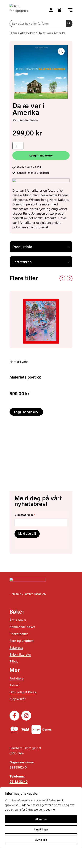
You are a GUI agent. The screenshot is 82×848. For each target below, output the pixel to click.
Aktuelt (14, 685)
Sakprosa (16, 647)
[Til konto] (51, 10)
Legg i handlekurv (41, 155)
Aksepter (41, 819)
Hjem (13, 33)
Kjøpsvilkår (18, 699)
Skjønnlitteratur (20, 654)
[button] (70, 10)
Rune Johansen (27, 120)
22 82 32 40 (19, 781)
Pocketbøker (19, 634)
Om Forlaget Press (23, 692)
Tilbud (14, 661)
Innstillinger (41, 829)
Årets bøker (18, 620)
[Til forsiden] (19, 10)
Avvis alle (41, 839)
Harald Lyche (19, 362)
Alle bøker (27, 33)
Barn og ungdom (22, 641)
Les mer (51, 809)
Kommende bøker (22, 627)
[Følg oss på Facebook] (14, 716)
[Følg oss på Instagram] (26, 716)
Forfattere (16, 678)
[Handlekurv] (61, 10)
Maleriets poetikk (25, 377)
